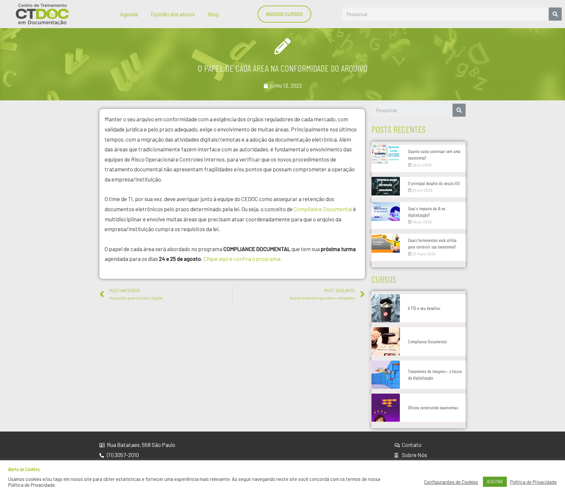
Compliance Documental (322, 209)
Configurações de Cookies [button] (451, 482)
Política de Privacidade (533, 482)
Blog (213, 14)
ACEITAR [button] (495, 481)
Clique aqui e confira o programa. (242, 258)
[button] (285, 14)
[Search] (555, 14)
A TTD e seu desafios (424, 308)
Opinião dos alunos (173, 14)
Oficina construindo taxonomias (433, 407)
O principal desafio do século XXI (434, 183)
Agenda (129, 14)
